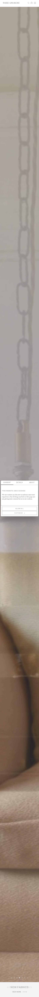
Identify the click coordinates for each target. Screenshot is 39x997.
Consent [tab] (7, 482)
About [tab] (32, 482)
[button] (11, 977)
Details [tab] (19, 482)
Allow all (20, 508)
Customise (18, 513)
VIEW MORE (16, 992)
